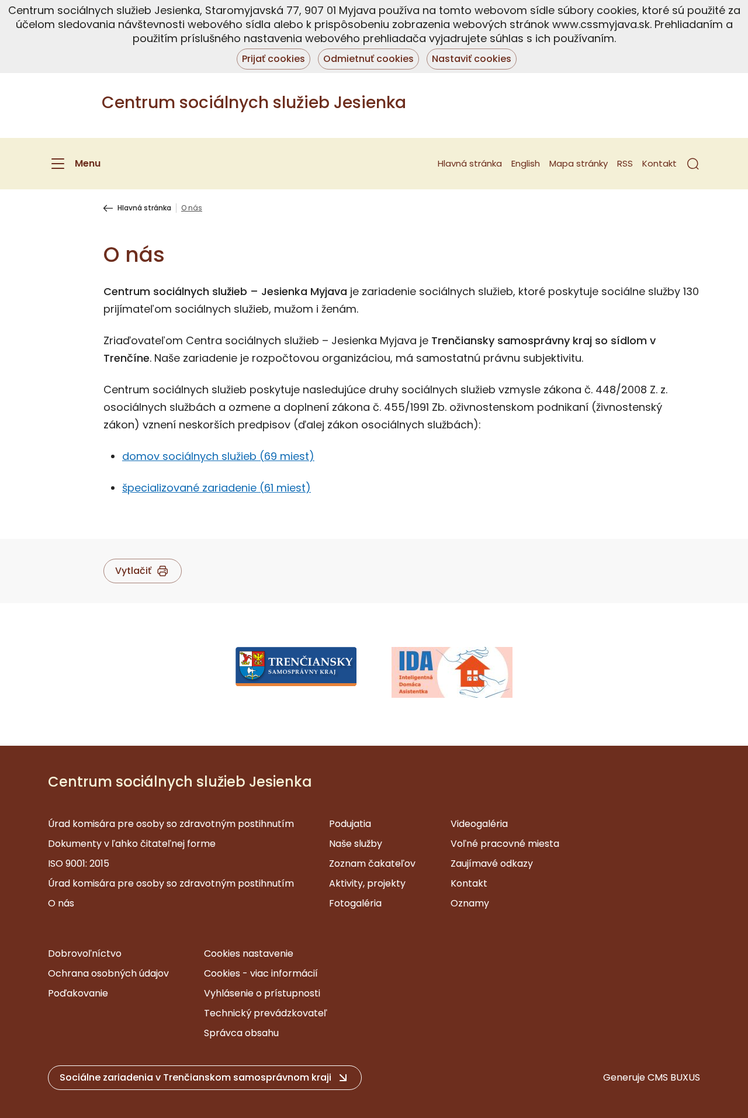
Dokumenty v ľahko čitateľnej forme (132, 843)
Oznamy (470, 903)
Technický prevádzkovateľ (265, 1013)
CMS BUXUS (673, 1077)
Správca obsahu (241, 1033)
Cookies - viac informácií (261, 973)
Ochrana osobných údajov (108, 973)
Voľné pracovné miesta (505, 843)
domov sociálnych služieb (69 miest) (218, 456)
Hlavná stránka (470, 163)
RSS (625, 163)
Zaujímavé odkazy (492, 863)
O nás (61, 903)
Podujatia (350, 823)
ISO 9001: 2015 (78, 863)
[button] (693, 164)
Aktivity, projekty (367, 883)
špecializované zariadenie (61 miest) (216, 487)
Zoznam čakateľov (372, 863)
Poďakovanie (78, 993)
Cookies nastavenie (248, 953)
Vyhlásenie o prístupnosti (262, 993)
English (525, 163)
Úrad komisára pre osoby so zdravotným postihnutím (171, 823)
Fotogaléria (355, 903)
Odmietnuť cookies (368, 58)
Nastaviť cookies (471, 58)
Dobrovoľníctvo (85, 953)
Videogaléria (479, 823)
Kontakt (659, 163)
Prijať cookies (273, 58)
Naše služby (355, 843)
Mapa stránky (578, 163)
